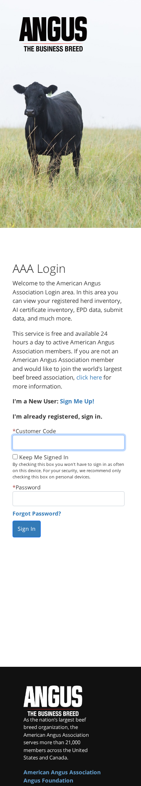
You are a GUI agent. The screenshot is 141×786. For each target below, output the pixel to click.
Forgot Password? (37, 513)
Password (28, 487)
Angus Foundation (48, 780)
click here (89, 377)
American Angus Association (62, 772)
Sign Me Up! (77, 401)
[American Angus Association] (59, 701)
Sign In (27, 528)
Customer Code (36, 431)
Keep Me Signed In (44, 457)
